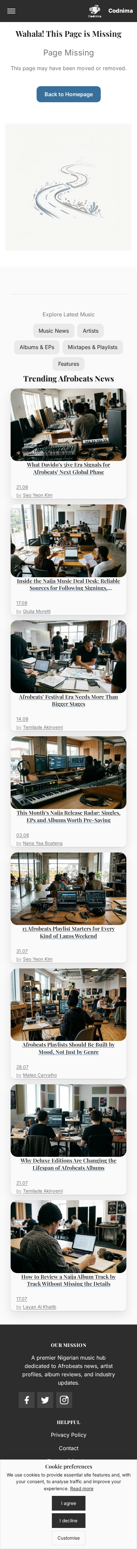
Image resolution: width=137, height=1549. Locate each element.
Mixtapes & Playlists (92, 347)
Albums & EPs (37, 347)
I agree (68, 1503)
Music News (54, 330)
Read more (81, 1488)
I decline (68, 1520)
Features (68, 363)
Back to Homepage (69, 94)
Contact (68, 1448)
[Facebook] (27, 1400)
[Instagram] (64, 1400)
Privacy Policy (68, 1434)
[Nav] (11, 11)
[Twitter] (45, 1400)
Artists (90, 330)
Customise (69, 1538)
